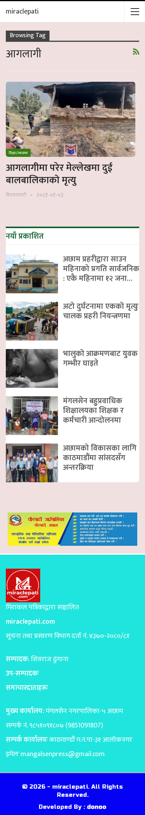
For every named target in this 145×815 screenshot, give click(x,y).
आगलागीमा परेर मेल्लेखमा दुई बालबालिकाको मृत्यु (59, 174)
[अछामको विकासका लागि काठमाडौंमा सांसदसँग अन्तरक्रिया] (32, 463)
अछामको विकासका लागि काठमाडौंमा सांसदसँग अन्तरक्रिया (99, 458)
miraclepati (22, 11)
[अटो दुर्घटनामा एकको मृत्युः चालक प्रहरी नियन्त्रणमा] (32, 321)
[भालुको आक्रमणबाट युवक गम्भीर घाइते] (32, 368)
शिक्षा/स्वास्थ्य (18, 153)
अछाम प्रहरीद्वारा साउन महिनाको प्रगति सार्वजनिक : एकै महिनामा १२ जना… (101, 269)
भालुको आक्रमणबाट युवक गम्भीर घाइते (100, 358)
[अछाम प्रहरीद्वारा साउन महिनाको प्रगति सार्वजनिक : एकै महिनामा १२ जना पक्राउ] (32, 273)
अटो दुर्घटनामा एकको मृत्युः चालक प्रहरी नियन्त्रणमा (100, 311)
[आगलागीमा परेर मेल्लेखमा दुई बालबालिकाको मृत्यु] (70, 119)
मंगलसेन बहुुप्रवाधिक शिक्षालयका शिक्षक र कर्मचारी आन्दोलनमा (93, 410)
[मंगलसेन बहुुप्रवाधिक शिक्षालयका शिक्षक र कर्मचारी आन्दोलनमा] (32, 415)
